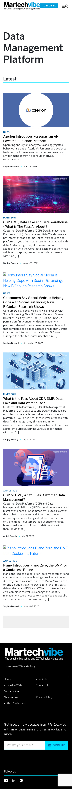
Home (7, 679)
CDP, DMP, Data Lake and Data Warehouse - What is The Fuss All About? (35, 224)
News (6, 132)
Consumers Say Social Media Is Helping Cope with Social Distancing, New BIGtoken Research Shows (33, 302)
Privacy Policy (44, 697)
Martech (9, 217)
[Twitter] (8, 780)
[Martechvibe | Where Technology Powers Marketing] (20, 6)
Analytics (10, 490)
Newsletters (11, 697)
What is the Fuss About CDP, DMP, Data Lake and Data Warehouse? (33, 401)
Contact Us (42, 685)
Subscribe (49, 5)
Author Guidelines (14, 703)
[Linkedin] (16, 780)
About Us (41, 679)
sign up (59, 745)
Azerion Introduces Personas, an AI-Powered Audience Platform (30, 138)
